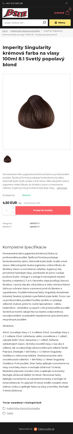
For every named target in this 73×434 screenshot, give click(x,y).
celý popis (62, 187)
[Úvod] (15, 13)
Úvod (4, 30)
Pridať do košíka (43, 210)
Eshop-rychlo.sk (46, 428)
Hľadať (44, 22)
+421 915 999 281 (14, 3)
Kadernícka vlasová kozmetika (25, 30)
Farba (10, 413)
